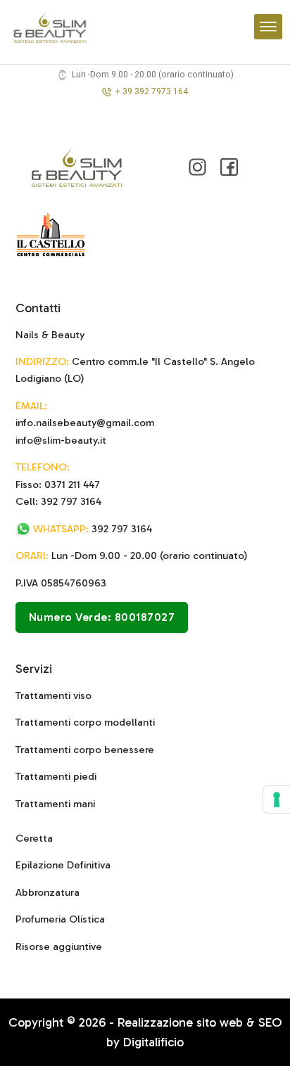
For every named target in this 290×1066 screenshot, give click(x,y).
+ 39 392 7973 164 (151, 91)
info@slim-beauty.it (60, 440)
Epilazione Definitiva (63, 865)
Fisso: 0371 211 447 (57, 484)
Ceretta (34, 838)
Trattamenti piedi (55, 776)
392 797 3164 (92, 528)
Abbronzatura (47, 892)
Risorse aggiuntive (58, 946)
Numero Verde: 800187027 (102, 617)
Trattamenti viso (53, 695)
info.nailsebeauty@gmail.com (84, 422)
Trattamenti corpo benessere (84, 749)
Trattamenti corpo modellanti (85, 722)
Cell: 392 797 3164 (58, 501)
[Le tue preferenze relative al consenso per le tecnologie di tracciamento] (276, 799)
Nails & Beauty (49, 334)
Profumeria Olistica (60, 919)
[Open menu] (268, 26)
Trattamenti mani (55, 803)
